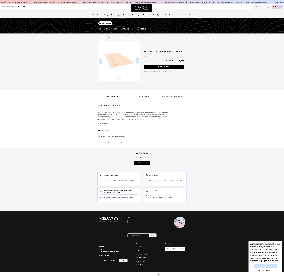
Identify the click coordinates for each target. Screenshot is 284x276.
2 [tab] (120, 78)
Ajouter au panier (164, 67)
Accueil (100, 37)
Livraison (139, 247)
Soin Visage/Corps (96, 15)
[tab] (112, 98)
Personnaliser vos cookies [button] (264, 270)
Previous (100, 63)
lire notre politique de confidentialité (264, 261)
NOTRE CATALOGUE (172, 249)
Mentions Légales (141, 258)
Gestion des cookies (129, 274)
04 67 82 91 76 (103, 246)
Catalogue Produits (142, 254)
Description (112, 96)
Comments (130, 217)
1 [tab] (118, 78)
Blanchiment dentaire (149, 15)
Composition (142, 96)
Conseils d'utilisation (172, 96)
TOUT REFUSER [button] (271, 266)
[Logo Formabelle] (141, 8)
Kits (165, 15)
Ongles (138, 15)
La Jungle (157, 274)
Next (137, 63)
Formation (179, 15)
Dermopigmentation (128, 15)
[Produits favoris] (268, 7)
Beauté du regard (116, 15)
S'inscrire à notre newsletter (135, 231)
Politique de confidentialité (142, 274)
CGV (137, 250)
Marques (171, 15)
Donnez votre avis (142, 163)
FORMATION (140, 265)
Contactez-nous (141, 261)
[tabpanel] (119, 58)
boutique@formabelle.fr (105, 255)
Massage (106, 15)
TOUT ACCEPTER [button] (259, 266)
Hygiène (159, 15)
